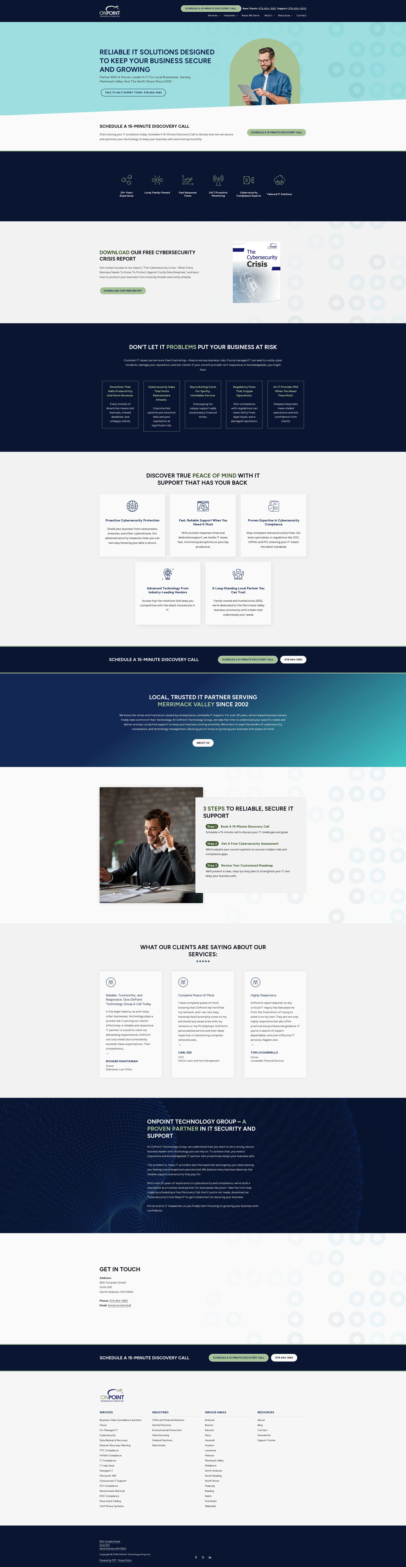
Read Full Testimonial (108, 1053)
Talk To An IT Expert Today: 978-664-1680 (133, 92)
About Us (203, 742)
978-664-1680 (267, 8)
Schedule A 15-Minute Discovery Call (211, 8)
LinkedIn (210, 1557)
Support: (282, 8)
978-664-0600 (297, 8)
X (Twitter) (203, 1557)
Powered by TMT (108, 1560)
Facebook (196, 1557)
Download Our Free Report (123, 290)
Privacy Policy (124, 1560)
